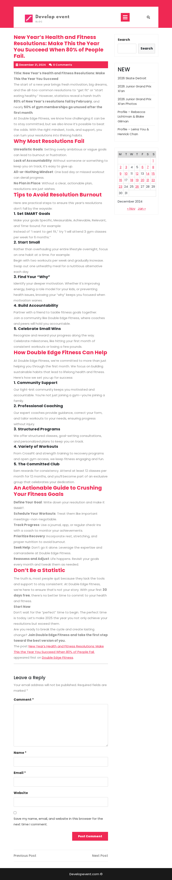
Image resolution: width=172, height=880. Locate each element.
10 (126, 173)
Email (20, 773)
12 (137, 173)
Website (21, 793)
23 (120, 186)
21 (147, 180)
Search (124, 39)
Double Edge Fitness (57, 657)
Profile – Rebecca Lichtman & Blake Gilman (131, 116)
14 (147, 173)
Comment (24, 699)
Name (20, 752)
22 (153, 180)
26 (137, 186)
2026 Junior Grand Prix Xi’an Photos (134, 101)
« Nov (131, 208)
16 (120, 180)
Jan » (142, 208)
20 (142, 180)
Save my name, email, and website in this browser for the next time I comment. (58, 821)
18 (131, 180)
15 (153, 173)
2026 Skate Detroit (132, 78)
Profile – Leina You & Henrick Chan (133, 131)
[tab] (125, 17)
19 (137, 180)
